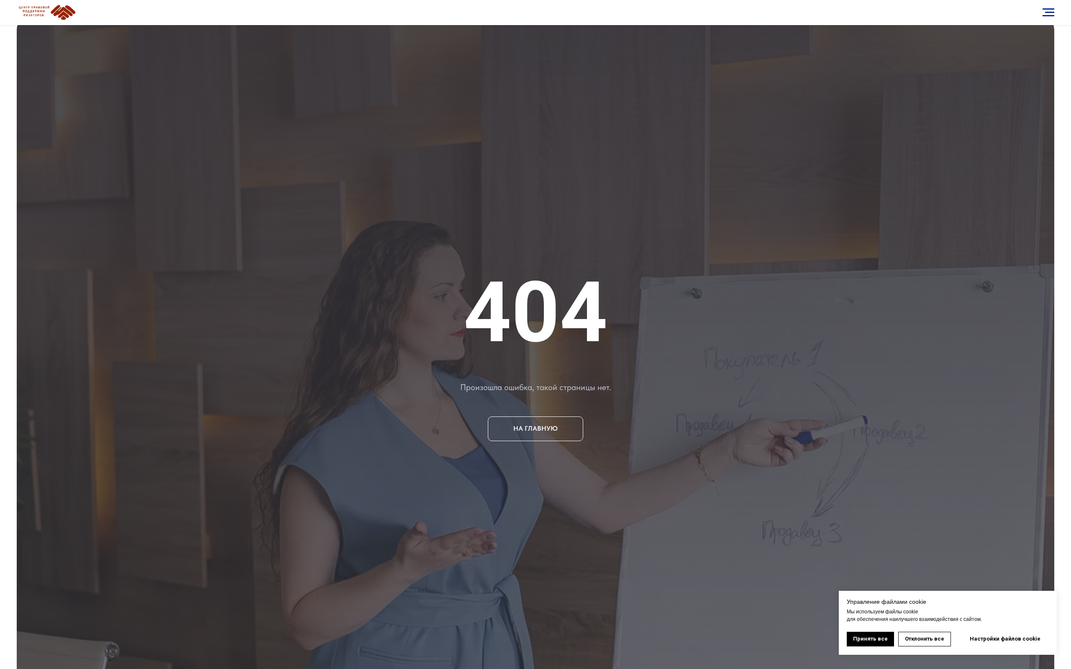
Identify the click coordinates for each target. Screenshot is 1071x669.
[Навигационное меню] (1048, 12)
